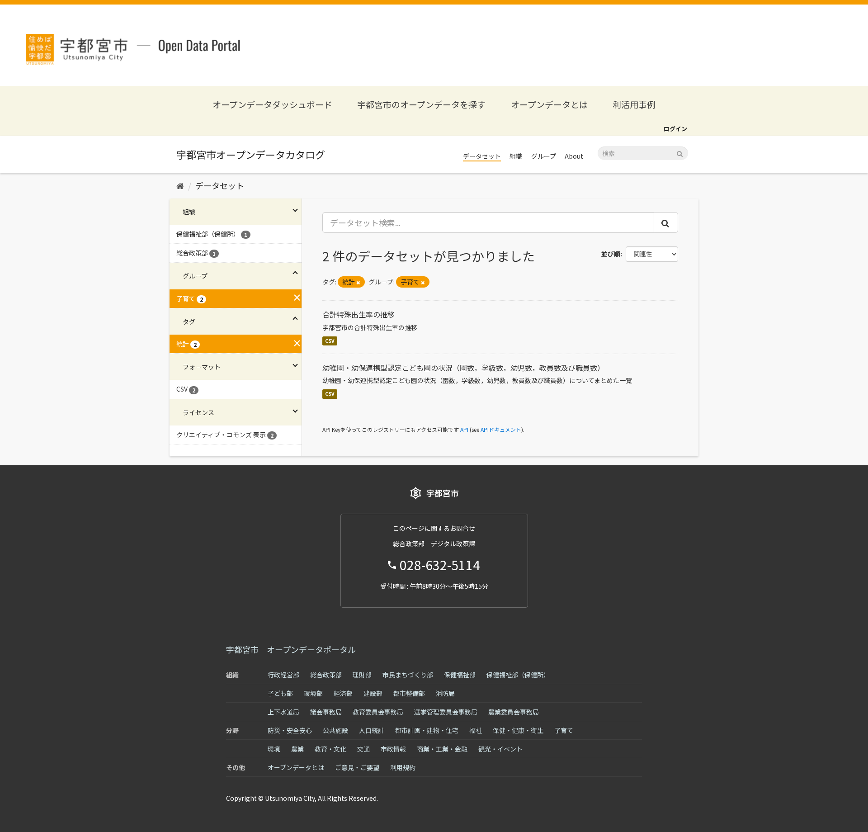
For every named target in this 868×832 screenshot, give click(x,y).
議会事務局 (326, 711)
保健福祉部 (460, 674)
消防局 (445, 693)
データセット (482, 156)
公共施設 (335, 730)
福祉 (475, 730)
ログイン (675, 128)
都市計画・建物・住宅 (426, 730)
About (574, 156)
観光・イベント (500, 748)
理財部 (362, 674)
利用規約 (402, 767)
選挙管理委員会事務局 (445, 711)
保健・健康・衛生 (518, 730)
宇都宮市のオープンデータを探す (421, 104)
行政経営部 (283, 674)
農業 (297, 748)
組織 (515, 156)
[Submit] (680, 152)
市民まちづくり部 (407, 674)
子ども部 (280, 693)
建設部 (372, 693)
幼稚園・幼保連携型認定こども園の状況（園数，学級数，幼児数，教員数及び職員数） (463, 367)
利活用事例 (634, 104)
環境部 (313, 693)
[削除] (358, 282)
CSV (330, 340)
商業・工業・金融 (442, 748)
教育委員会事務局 (378, 711)
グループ (543, 156)
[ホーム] (180, 185)
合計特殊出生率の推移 (358, 314)
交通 (363, 748)
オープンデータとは (549, 104)
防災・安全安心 (290, 730)
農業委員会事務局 (513, 711)
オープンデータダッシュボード (272, 104)
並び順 (610, 253)
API (464, 429)
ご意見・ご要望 (357, 767)
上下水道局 (283, 711)
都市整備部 (409, 693)
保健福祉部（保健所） (518, 674)
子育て (563, 730)
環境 (274, 748)
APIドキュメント (501, 429)
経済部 (343, 693)
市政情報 (393, 748)
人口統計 (371, 730)
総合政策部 (326, 674)
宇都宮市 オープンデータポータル (291, 649)
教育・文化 (330, 748)
